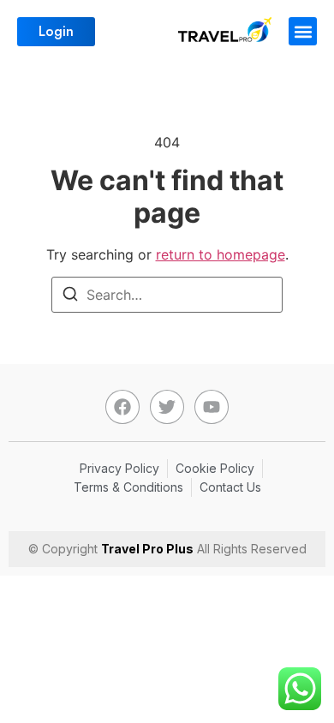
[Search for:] (167, 295)
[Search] (70, 296)
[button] (303, 31)
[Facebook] (122, 407)
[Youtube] (211, 407)
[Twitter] (167, 407)
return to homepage (220, 254)
